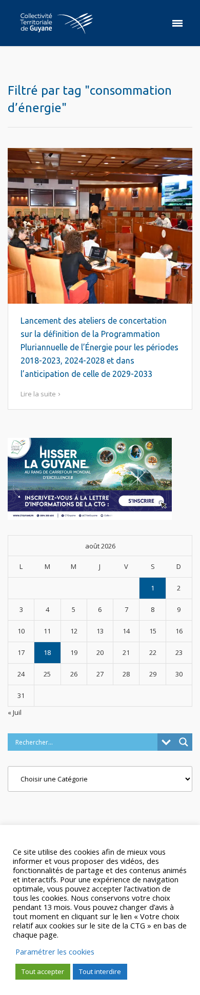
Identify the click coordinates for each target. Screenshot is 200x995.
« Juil (15, 712)
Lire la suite (38, 393)
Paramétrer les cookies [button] (54, 951)
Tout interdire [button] (100, 971)
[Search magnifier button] (183, 742)
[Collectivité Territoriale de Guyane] (56, 23)
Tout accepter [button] (43, 971)
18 (47, 652)
